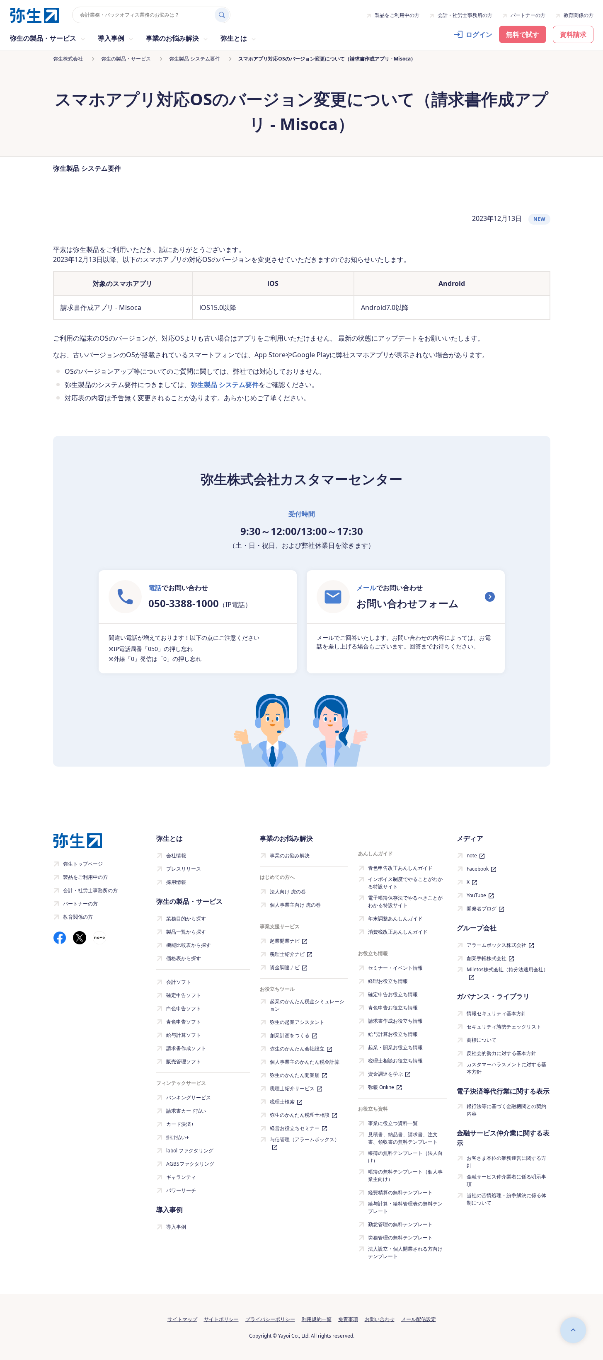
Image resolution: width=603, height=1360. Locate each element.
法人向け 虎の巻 (288, 891)
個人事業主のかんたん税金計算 (304, 1061)
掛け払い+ (177, 1137)
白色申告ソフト (183, 1008)
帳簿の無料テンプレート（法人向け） (405, 1156)
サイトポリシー (221, 1319)
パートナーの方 (528, 15)
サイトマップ (182, 1319)
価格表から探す (183, 958)
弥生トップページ (83, 863)
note (472, 855)
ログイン (479, 34)
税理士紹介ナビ (287, 954)
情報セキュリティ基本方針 (496, 1013)
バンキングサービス (188, 1097)
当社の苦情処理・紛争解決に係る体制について (506, 1199)
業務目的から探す (186, 918)
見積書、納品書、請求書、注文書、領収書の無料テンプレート (403, 1138)
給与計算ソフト (183, 1034)
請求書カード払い (186, 1110)
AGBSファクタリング (190, 1163)
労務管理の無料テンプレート (400, 1237)
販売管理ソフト (183, 1061)
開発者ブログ (481, 908)
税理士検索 (282, 1101)
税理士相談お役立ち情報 (395, 1060)
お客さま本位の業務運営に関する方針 (506, 1161)
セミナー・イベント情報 (395, 967)
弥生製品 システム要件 (225, 384)
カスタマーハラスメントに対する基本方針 (506, 1068)
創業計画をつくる (290, 1035)
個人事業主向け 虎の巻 (295, 904)
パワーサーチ (181, 1190)
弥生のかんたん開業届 (295, 1075)
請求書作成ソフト (186, 1048)
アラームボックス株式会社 (496, 945)
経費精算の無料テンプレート (400, 1192)
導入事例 (176, 1226)
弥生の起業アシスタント (297, 1022)
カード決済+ (180, 1124)
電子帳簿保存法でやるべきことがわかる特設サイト (405, 901)
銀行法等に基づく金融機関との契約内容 (506, 1110)
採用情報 (176, 882)
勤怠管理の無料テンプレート (400, 1224)
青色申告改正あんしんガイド (400, 867)
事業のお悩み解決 (290, 855)
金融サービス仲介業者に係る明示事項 (506, 1180)
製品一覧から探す (186, 931)
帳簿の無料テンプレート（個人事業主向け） (405, 1175)
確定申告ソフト (183, 995)
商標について (481, 1039)
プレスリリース (183, 868)
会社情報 (176, 855)
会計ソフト (178, 981)
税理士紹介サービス (292, 1088)
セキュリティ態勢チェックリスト (504, 1026)
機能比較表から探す (188, 945)
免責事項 (348, 1319)
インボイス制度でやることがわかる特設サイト (405, 883)
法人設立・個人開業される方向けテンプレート (405, 1252)
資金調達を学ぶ (385, 1073)
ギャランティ (181, 1177)
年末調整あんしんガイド (395, 918)
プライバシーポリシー (270, 1319)
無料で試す (522, 34)
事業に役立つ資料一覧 (393, 1123)
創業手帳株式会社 (486, 958)
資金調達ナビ (285, 967)
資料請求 (573, 34)
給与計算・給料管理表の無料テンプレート (405, 1207)
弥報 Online (381, 1087)
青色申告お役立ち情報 (393, 1007)
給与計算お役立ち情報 (393, 1034)
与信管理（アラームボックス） (304, 1139)
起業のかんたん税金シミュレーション (307, 1005)
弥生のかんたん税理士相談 (299, 1114)
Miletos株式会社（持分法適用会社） (507, 969)
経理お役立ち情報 (388, 981)
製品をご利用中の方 (397, 15)
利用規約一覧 (317, 1319)
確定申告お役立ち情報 (393, 994)
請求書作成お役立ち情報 (395, 1020)
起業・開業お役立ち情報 (395, 1047)
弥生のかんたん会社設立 (297, 1048)
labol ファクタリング (189, 1150)
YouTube (476, 895)
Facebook (478, 868)
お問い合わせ (380, 1319)
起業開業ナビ (285, 940)
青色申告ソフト (183, 1021)
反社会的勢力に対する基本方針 (501, 1053)
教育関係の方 (578, 15)
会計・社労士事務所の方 (465, 15)
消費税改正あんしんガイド (398, 931)
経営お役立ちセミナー (295, 1128)
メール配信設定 (418, 1319)
